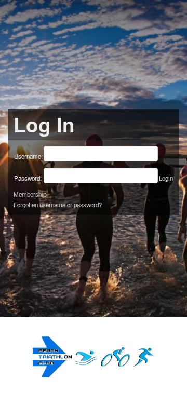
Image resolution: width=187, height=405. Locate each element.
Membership (30, 194)
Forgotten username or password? (58, 204)
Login (166, 178)
